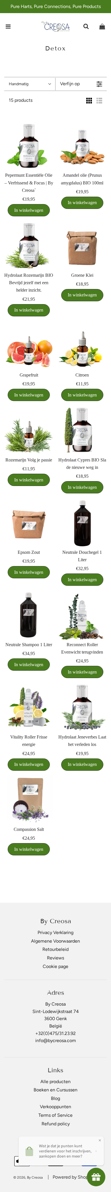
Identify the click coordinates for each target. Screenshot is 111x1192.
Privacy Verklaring (55, 932)
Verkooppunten (55, 1106)
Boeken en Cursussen (55, 1090)
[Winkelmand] (102, 26)
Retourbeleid (55, 949)
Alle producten (55, 1081)
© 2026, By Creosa (28, 1177)
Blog (55, 1098)
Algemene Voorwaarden (55, 941)
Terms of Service (55, 1115)
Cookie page (55, 966)
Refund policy (56, 1123)
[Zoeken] (86, 26)
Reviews (55, 958)
